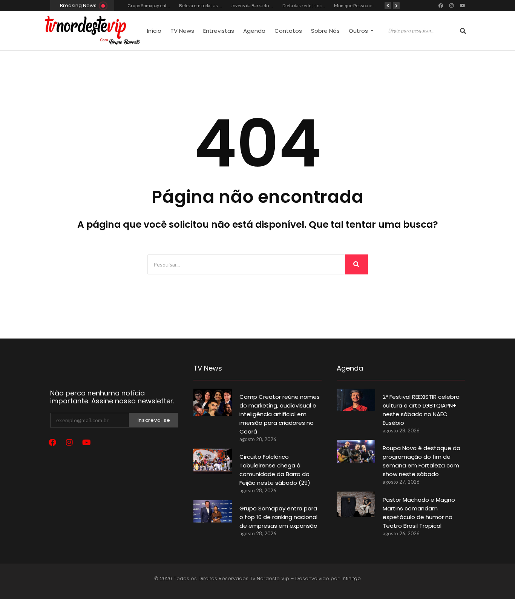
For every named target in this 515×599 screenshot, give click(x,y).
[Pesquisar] (463, 31)
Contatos (288, 31)
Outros (358, 31)
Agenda (254, 31)
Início (154, 31)
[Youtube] (462, 5)
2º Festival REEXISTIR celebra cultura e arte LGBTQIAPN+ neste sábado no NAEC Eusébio (421, 410)
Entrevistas (218, 31)
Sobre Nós (325, 31)
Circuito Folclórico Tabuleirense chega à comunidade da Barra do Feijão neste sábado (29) (274, 470)
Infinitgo (351, 578)
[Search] (356, 264)
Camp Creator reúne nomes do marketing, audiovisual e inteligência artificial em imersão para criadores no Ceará (279, 414)
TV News (182, 31)
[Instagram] (451, 5)
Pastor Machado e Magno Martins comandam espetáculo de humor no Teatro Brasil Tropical (419, 513)
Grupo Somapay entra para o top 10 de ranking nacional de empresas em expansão (278, 517)
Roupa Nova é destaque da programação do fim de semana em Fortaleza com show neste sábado (421, 461)
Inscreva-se (154, 420)
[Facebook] (440, 5)
